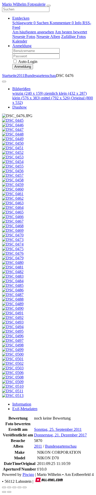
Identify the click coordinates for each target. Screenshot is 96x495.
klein (26, 98)
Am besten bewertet (71, 32)
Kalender (19, 41)
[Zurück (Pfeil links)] (4, 492)
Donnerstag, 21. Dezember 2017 (60, 435)
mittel (55, 98)
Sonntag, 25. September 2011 (58, 429)
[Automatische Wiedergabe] (25, 487)
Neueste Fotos (23, 36)
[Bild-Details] (19, 487)
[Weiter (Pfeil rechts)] (9, 492)
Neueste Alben (48, 36)
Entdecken (20, 18)
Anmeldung (21, 46)
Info (78, 23)
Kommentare (62, 23)
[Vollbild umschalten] (9, 487)
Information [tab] (21, 404)
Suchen (43, 23)
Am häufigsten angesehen (33, 32)
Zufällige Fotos (73, 36)
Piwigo (28, 474)
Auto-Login (27, 61)
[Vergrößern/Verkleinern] (14, 487)
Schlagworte (24, 23)
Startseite (9, 75)
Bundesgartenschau (40, 75)
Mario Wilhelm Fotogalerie (24, 4)
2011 (21, 75)
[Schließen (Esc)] (4, 487)
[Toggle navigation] (49, 5)
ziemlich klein (65, 93)
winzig (27, 93)
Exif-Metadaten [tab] (24, 409)
